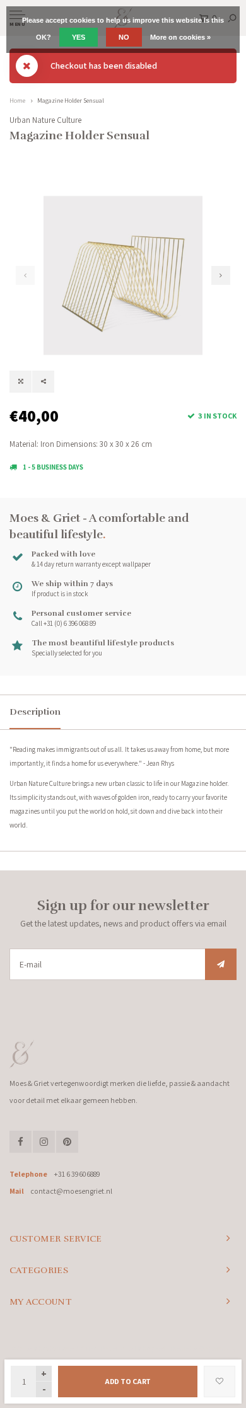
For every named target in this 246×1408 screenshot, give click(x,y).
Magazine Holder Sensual (70, 100)
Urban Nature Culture (45, 120)
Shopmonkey (216, 1348)
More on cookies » (180, 37)
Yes (78, 37)
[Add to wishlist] (219, 1381)
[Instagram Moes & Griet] (44, 1142)
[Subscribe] (221, 964)
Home (17, 100)
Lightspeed (149, 1348)
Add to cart (128, 1381)
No (124, 37)
